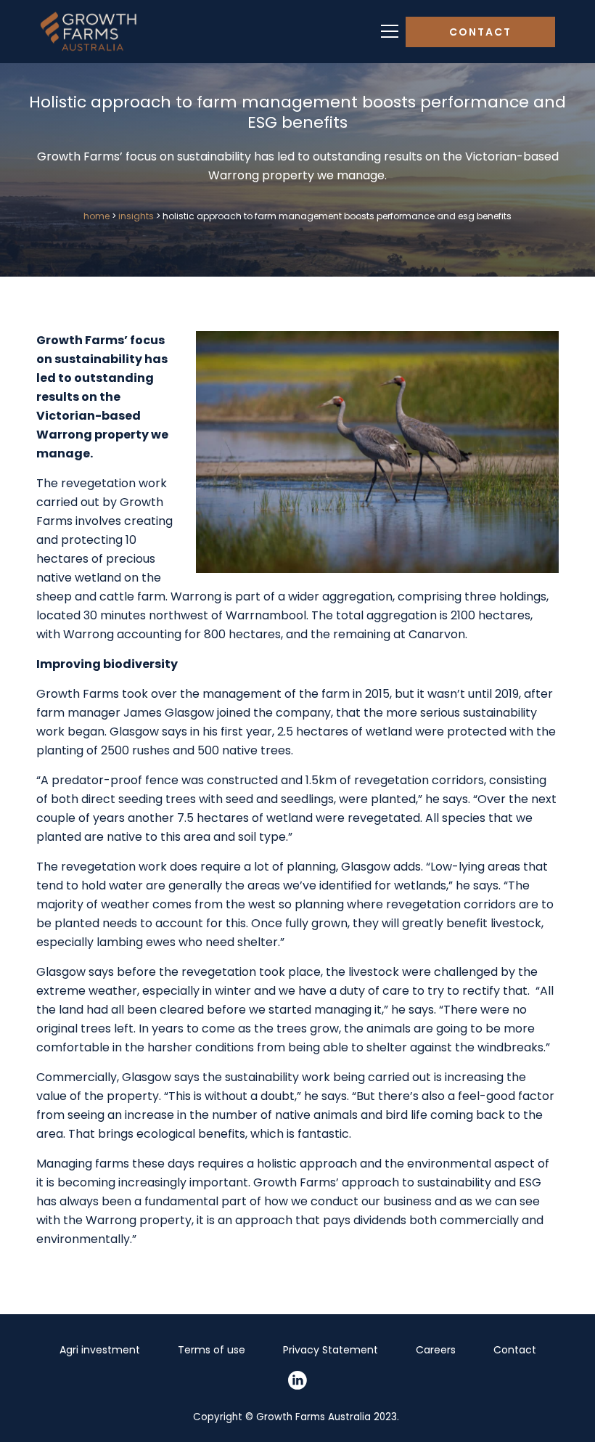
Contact (480, 32)
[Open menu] (389, 32)
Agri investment (100, 1350)
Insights (136, 216)
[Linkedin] (297, 1380)
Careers (436, 1350)
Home (96, 216)
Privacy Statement (330, 1350)
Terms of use (211, 1350)
